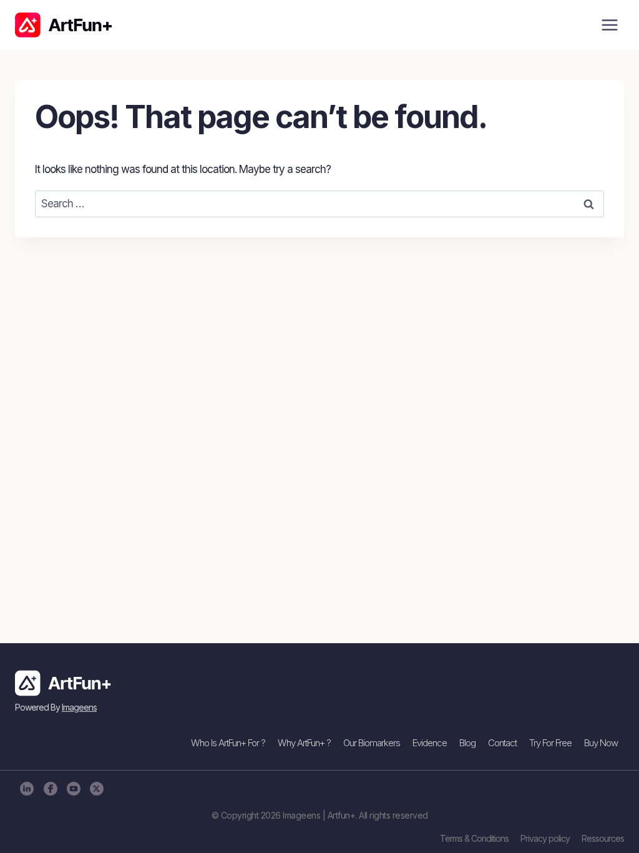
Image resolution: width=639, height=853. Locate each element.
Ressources (603, 838)
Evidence (429, 743)
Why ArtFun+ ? (304, 743)
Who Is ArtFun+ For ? (228, 743)
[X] (96, 788)
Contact (502, 743)
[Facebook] (49, 788)
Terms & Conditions (474, 838)
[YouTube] (73, 788)
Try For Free (550, 743)
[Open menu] (609, 24)
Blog (467, 743)
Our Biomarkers (371, 743)
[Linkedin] (26, 788)
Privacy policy (545, 838)
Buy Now (601, 743)
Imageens (79, 707)
